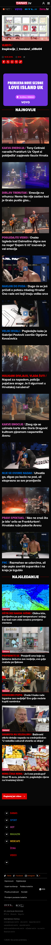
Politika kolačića (26, 886)
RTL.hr (6, 914)
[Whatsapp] (12, 62)
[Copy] (20, 62)
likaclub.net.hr (9, 931)
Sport (13, 820)
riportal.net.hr (24, 925)
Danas (13, 813)
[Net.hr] (20, 905)
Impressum (9, 881)
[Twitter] (8, 62)
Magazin (15, 834)
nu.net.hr (41, 928)
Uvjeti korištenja (11, 886)
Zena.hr (13, 914)
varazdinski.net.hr (11, 925)
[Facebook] (4, 62)
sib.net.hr (24, 922)
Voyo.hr (21, 914)
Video (13, 855)
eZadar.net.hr (31, 928)
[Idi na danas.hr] (24, 3)
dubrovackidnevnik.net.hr (14, 928)
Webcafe (15, 841)
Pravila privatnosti (12, 892)
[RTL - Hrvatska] (8, 905)
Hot (12, 827)
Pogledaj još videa (12, 796)
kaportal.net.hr (35, 922)
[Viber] (16, 62)
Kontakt (24, 892)
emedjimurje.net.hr (11, 922)
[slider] (25, 36)
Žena (13, 848)
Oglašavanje (21, 881)
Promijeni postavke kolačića (16, 897)
